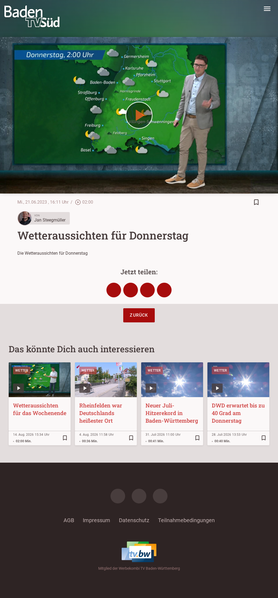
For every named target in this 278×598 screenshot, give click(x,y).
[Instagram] (139, 496)
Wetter (21, 370)
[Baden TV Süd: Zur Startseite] (31, 16)
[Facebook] (117, 496)
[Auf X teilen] (130, 290)
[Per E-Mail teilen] (164, 290)
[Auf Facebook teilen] (113, 290)
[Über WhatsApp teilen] (147, 290)
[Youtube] (160, 496)
